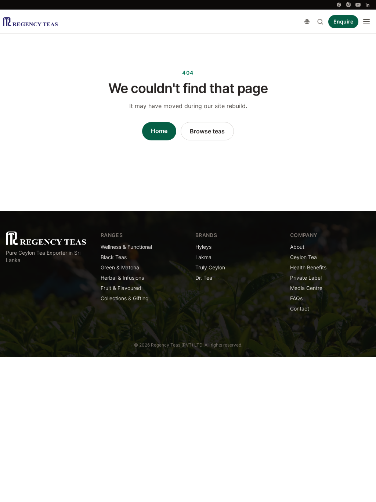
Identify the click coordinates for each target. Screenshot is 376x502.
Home (159, 131)
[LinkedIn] (367, 4)
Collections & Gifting (125, 298)
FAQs (296, 298)
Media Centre (306, 288)
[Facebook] (338, 4)
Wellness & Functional (126, 247)
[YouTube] (358, 4)
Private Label (306, 278)
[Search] (320, 21)
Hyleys (203, 247)
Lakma (203, 257)
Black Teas (114, 257)
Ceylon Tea (303, 257)
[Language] (307, 21)
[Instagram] (348, 4)
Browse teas (207, 131)
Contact (299, 308)
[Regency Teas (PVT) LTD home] (30, 21)
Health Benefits (308, 267)
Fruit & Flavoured (121, 288)
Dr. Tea (203, 278)
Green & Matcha (120, 267)
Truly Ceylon (210, 267)
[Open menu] (366, 21)
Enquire (343, 21)
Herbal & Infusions (122, 278)
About (297, 247)
